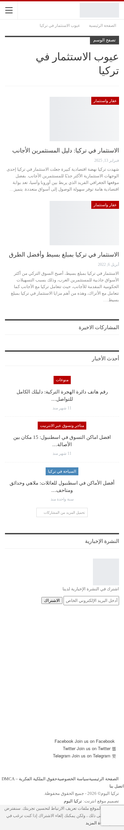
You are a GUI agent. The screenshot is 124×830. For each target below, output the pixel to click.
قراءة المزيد (97, 822)
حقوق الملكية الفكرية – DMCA (29, 779)
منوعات (62, 380)
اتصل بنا (116, 786)
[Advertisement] (62, 675)
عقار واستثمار (105, 100)
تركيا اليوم (73, 801)
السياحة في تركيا (62, 471)
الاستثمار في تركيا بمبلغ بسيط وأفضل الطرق (64, 254)
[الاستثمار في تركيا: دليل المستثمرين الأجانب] (84, 119)
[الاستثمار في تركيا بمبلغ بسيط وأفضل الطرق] (84, 223)
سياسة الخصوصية (73, 779)
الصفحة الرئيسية (104, 779)
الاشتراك (52, 600)
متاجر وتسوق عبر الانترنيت (62, 425)
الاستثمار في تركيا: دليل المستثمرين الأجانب (65, 150)
